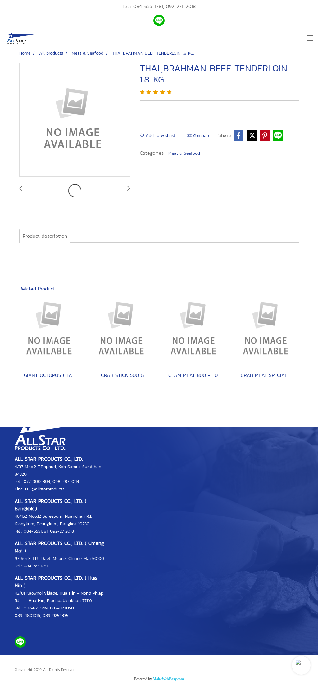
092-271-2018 (181, 6)
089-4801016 (27, 615)
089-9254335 (55, 615)
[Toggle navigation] (310, 38)
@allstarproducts (48, 489)
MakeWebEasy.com (168, 679)
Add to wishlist (159, 135)
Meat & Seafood (184, 153)
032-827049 (36, 608)
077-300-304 (37, 481)
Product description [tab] (45, 236)
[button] (301, 665)
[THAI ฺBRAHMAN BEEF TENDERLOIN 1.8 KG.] (75, 120)
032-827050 (62, 608)
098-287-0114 (65, 481)
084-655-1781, (148, 6)
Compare (201, 135)
